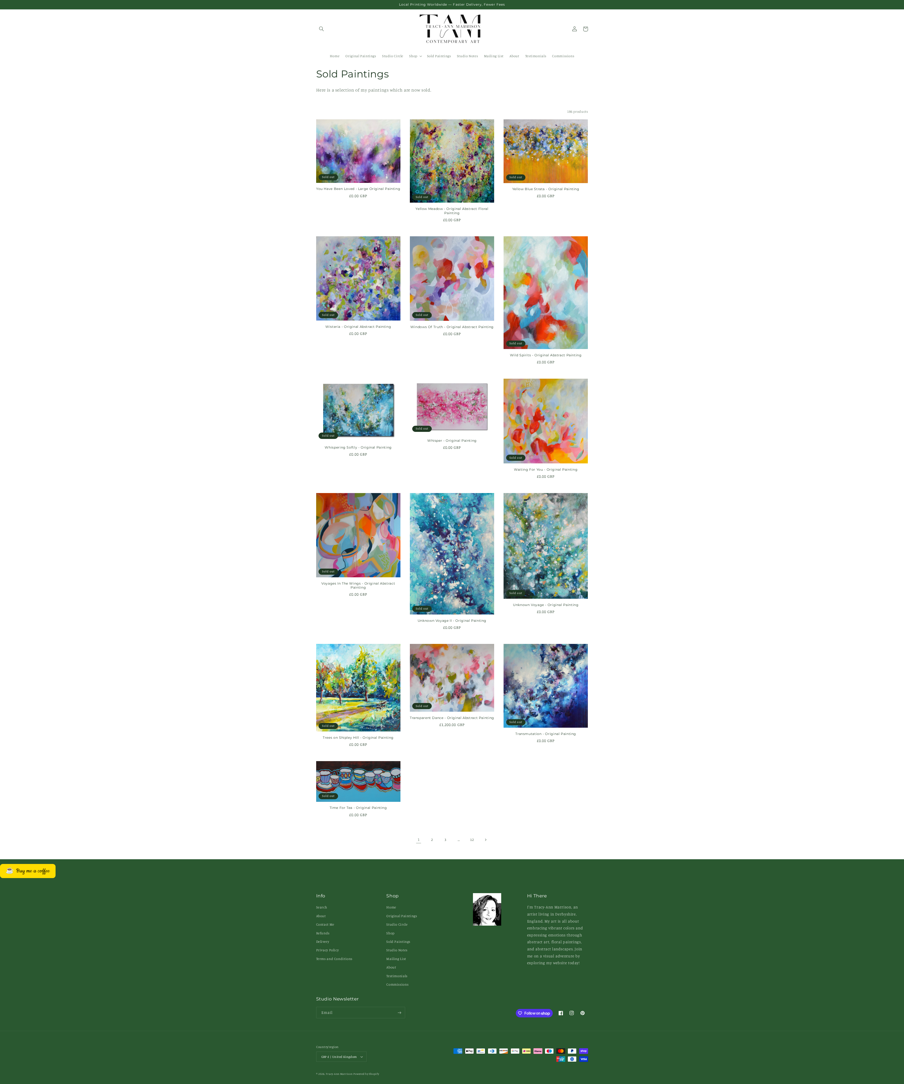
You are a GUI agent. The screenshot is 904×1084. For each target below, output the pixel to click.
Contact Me (325, 924)
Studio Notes (397, 950)
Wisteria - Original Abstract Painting (358, 327)
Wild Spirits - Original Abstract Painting (546, 355)
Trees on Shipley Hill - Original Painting (358, 737)
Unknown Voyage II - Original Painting (452, 620)
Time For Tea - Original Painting (358, 808)
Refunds (323, 933)
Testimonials (397, 976)
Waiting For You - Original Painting (545, 469)
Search (321, 907)
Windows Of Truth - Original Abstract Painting (452, 327)
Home (391, 907)
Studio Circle (397, 924)
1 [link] (419, 839)
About (321, 916)
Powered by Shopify (366, 1074)
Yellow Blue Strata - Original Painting (545, 189)
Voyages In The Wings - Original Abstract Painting (358, 586)
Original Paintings (401, 916)
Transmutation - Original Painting (545, 734)
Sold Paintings (398, 941)
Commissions (397, 984)
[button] (321, 29)
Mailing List (396, 959)
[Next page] (485, 839)
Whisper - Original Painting (452, 440)
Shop (390, 933)
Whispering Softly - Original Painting (358, 447)
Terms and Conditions (334, 959)
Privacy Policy (327, 950)
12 (472, 840)
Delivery (322, 941)
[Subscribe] (399, 1012)
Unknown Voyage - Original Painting (545, 605)
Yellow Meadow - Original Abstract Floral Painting (452, 211)
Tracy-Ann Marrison (339, 1074)
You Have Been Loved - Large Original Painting (358, 189)
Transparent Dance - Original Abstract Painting (452, 718)
